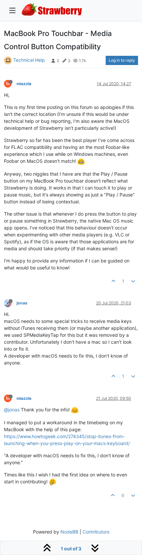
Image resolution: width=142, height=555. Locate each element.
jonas (22, 302)
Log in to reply (122, 60)
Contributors (96, 532)
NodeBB (69, 532)
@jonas (11, 409)
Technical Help (29, 60)
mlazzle (24, 83)
